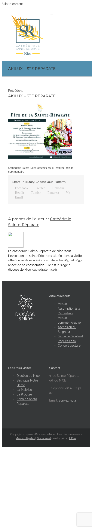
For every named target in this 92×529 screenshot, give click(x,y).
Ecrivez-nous (68, 400)
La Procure (24, 394)
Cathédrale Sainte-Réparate (24, 167)
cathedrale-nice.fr (44, 269)
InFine (72, 438)
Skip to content (12, 4)
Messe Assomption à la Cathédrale (69, 308)
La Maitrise (24, 389)
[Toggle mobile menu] (51, 13)
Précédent (15, 90)
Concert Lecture (69, 345)
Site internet (44, 438)
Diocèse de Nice (28, 375)
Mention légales (25, 438)
